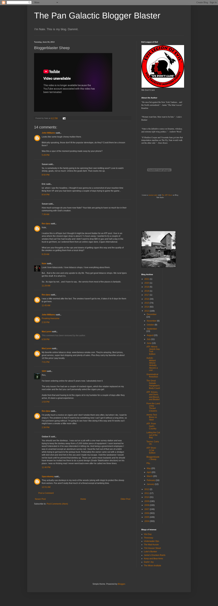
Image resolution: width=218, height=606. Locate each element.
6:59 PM (45, 339)
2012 (147, 489)
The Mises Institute (152, 565)
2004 (147, 521)
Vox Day (148, 534)
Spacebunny (48, 476)
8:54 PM (45, 194)
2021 (147, 279)
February (151, 480)
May (149, 468)
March (150, 476)
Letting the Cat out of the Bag (153, 435)
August (150, 335)
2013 (147, 311)
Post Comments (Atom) (57, 504)
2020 (147, 283)
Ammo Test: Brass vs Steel (151, 417)
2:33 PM (45, 322)
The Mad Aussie (151, 544)
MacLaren (46, 331)
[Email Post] (64, 118)
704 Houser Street (152, 548)
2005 (147, 517)
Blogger (121, 584)
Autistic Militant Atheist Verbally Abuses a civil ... (152, 364)
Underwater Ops (151, 541)
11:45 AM (46, 305)
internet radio (153, 195)
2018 (147, 291)
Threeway (148, 538)
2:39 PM (45, 427)
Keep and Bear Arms (153, 558)
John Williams (48, 133)
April (149, 472)
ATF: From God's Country (151, 426)
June (149, 343)
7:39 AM (45, 214)
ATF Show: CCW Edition (151, 450)
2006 (147, 513)
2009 (147, 501)
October (151, 325)
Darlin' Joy (149, 562)
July (149, 339)
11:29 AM (46, 285)
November (152, 321)
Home (83, 499)
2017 (147, 295)
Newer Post (40, 499)
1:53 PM (45, 402)
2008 (147, 505)
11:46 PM (46, 467)
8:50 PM (45, 175)
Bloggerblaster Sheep (152, 458)
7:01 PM (45, 362)
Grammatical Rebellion (152, 375)
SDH (44, 371)
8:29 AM (45, 254)
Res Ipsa (46, 223)
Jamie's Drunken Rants (154, 555)
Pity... (148, 463)
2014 (147, 307)
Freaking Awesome (50, 318)
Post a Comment (46, 493)
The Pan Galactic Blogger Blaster (97, 15)
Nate (44, 263)
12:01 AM (46, 487)
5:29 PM (45, 155)
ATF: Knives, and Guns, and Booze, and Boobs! (153, 396)
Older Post (125, 499)
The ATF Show (167, 195)
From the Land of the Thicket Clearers (153, 407)
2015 (147, 303)
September (152, 329)
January (151, 484)
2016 (147, 299)
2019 (147, 287)
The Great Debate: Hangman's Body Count (153, 384)
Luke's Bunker (150, 551)
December (152, 314)
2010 (147, 497)
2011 (147, 493)
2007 (147, 509)
